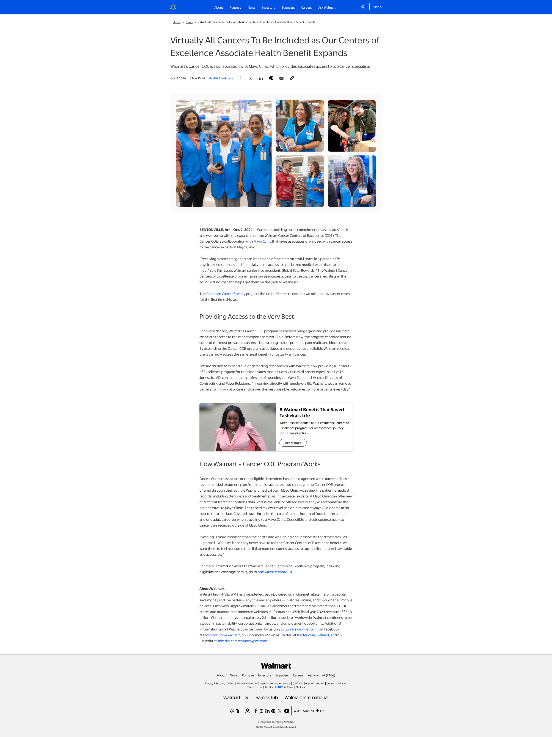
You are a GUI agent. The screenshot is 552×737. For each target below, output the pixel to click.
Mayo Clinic (262, 241)
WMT (297, 711)
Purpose (248, 675)
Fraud (230, 683)
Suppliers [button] (288, 7)
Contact (331, 683)
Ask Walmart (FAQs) (321, 675)
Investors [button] (268, 7)
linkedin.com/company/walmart (242, 640)
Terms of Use (254, 687)
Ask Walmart (327, 7)
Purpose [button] (235, 7)
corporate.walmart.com (299, 629)
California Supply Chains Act (308, 683)
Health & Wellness (221, 78)
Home (176, 22)
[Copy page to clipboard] (292, 78)
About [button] (218, 7)
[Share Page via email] (281, 78)
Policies (342, 683)
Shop (377, 6)
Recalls (269, 687)
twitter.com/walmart (313, 634)
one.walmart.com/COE (275, 571)
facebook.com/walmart (221, 634)
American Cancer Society (225, 293)
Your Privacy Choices (293, 687)
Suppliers (282, 675)
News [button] (252, 7)
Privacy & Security (215, 683)
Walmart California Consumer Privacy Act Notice (263, 683)
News (189, 22)
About (221, 675)
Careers (306, 7)
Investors (264, 675)
